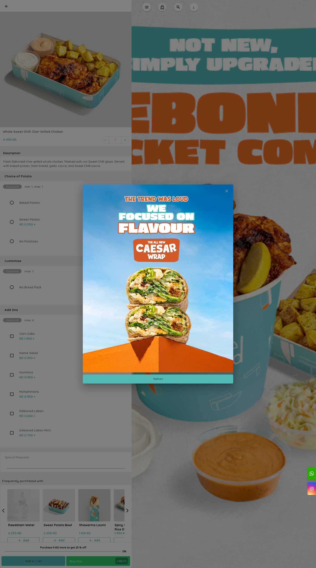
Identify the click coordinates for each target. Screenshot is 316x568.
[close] (227, 191)
